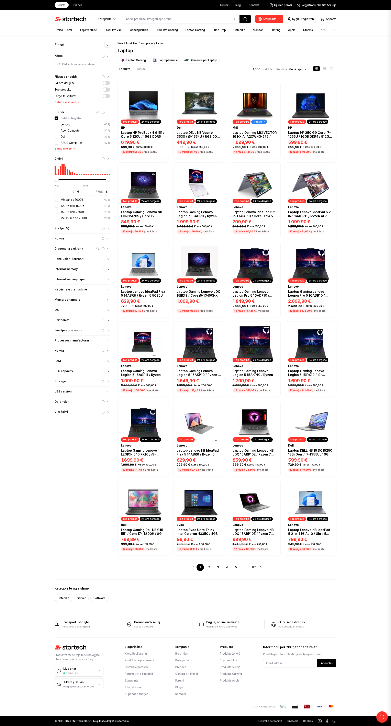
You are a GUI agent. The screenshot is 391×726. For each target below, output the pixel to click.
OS (57, 309)
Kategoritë (182, 660)
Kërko (59, 56)
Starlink (308, 30)
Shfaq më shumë (65, 102)
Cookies (308, 721)
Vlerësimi (61, 411)
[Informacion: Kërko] (103, 56)
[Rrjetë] (316, 68)
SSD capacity (64, 371)
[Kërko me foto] (234, 19)
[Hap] (108, 228)
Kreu (120, 43)
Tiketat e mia (133, 687)
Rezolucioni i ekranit (69, 258)
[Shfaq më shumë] (334, 30)
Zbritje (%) (62, 228)
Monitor (258, 30)
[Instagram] (320, 721)
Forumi (224, 5)
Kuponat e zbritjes (136, 694)
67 (254, 567)
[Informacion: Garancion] (103, 401)
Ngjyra (59, 238)
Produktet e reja (230, 667)
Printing (275, 30)
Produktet (131, 43)
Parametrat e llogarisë (139, 673)
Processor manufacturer (72, 340)
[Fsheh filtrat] (107, 45)
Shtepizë (63, 598)
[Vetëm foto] (332, 68)
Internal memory (66, 269)
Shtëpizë (239, 30)
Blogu (238, 5)
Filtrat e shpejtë (66, 76)
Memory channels (67, 299)
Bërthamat (62, 320)
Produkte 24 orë (230, 653)
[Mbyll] (108, 56)
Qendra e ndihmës (187, 673)
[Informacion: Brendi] (103, 112)
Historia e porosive (137, 667)
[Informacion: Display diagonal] (103, 248)
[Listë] (324, 68)
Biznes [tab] (78, 5)
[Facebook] (327, 721)
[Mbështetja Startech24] (382, 717)
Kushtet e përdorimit (270, 721)
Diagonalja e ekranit (69, 248)
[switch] (106, 83)
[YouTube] (334, 721)
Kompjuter (147, 43)
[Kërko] (245, 19)
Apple (291, 30)
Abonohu (327, 663)
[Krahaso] (164, 93)
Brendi (59, 112)
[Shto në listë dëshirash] (164, 88)
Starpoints (131, 680)
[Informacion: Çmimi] (103, 159)
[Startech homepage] (70, 19)
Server (81, 598)
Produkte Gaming (167, 30)
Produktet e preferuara (139, 660)
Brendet (180, 667)
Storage (60, 381)
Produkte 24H (113, 30)
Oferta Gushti (63, 30)
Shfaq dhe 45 (63, 148)
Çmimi (59, 158)
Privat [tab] (61, 5)
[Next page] (260, 567)
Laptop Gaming (195, 30)
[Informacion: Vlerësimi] (103, 412)
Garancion (62, 401)
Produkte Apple (229, 680)
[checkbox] (56, 118)
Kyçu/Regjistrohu (136, 653)
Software (99, 598)
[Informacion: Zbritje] (103, 228)
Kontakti (254, 5)
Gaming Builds (139, 30)
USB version (63, 391)
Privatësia (292, 721)
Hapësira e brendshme (71, 289)
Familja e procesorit (69, 330)
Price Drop (219, 30)
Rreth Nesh (182, 653)
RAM (58, 360)
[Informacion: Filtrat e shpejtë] (103, 77)
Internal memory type (70, 279)
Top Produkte (88, 30)
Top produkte (228, 660)
